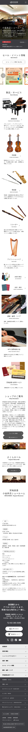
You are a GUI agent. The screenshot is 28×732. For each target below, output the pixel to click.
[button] (3, 75)
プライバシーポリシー (7, 720)
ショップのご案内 (13, 433)
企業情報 (4, 717)
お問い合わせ (15, 628)
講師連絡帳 (15, 717)
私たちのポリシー (13, 437)
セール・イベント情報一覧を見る (14, 62)
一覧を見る (21, 42)
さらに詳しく (14, 470)
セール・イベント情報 (8, 665)
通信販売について (15, 634)
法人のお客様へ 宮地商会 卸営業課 (10, 713)
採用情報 (9, 717)
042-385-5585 (15, 623)
